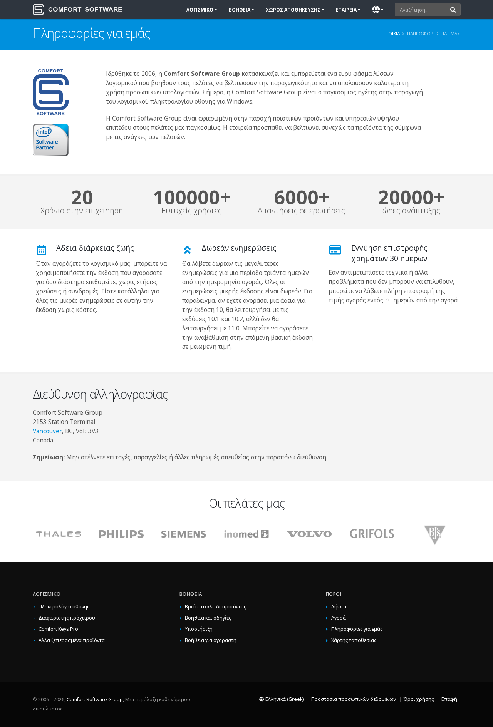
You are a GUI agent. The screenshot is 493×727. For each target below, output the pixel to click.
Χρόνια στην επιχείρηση (81, 210)
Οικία (394, 33)
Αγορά (338, 618)
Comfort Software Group (95, 699)
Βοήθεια (239, 10)
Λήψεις (339, 606)
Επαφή (449, 699)
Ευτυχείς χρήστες (191, 210)
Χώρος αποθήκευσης (293, 10)
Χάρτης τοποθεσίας (353, 640)
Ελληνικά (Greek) (284, 699)
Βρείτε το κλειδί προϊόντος (215, 606)
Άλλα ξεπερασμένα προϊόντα (72, 640)
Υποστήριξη (199, 629)
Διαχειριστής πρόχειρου (67, 618)
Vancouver (47, 431)
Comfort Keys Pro (58, 629)
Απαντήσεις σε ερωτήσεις (301, 210)
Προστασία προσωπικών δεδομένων (353, 699)
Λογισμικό (199, 10)
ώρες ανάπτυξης (411, 210)
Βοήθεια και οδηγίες (208, 618)
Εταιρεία (346, 10)
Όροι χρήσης (419, 699)
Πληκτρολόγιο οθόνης (64, 606)
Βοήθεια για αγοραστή (210, 640)
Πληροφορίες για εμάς (356, 629)
